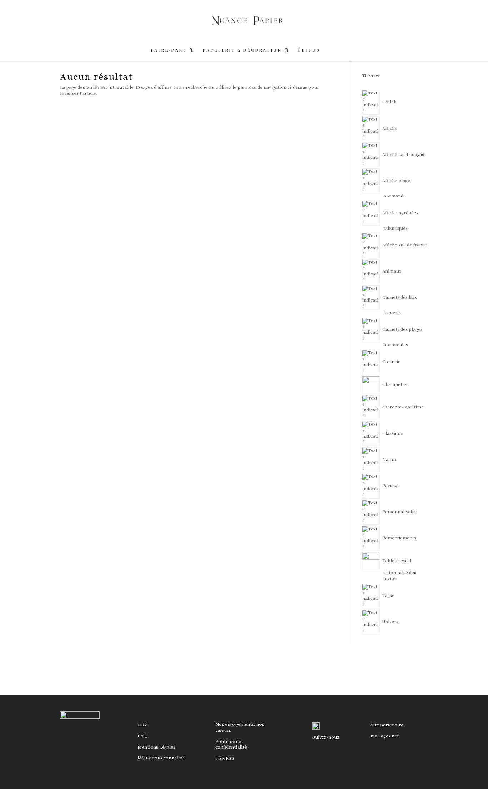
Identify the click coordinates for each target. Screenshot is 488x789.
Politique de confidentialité (231, 745)
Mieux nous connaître (161, 758)
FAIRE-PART (168, 50)
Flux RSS (224, 758)
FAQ (142, 736)
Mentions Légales (156, 747)
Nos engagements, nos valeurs (239, 727)
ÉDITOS (309, 50)
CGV (142, 725)
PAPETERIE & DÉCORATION (242, 50)
